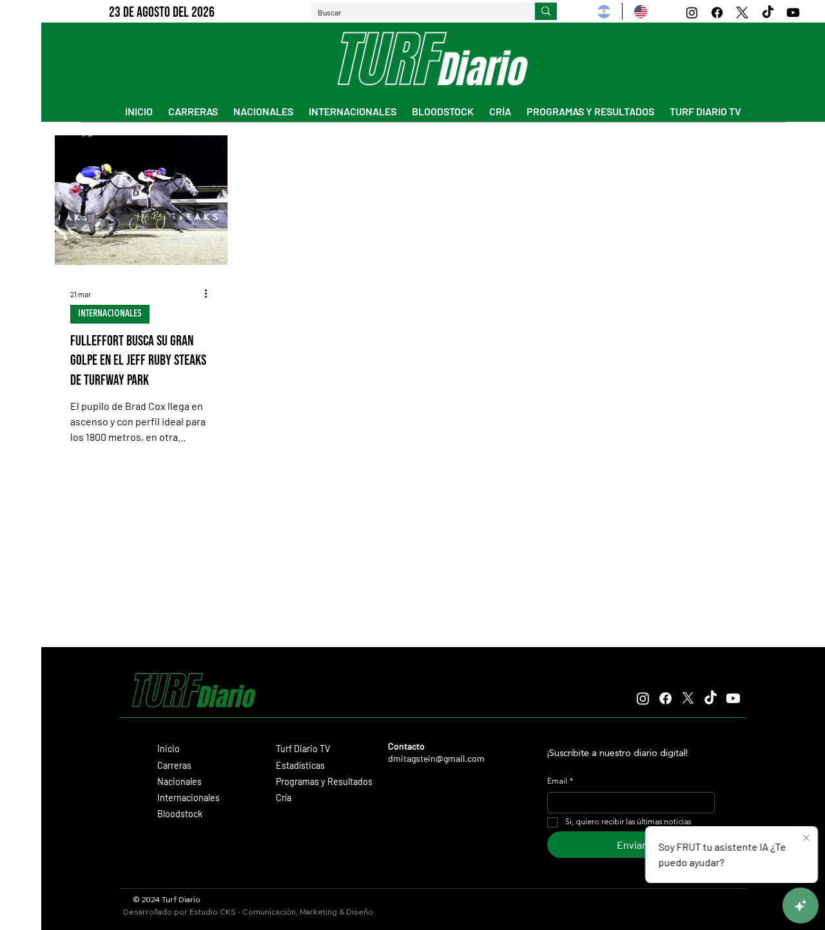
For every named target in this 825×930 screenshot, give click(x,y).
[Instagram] (691, 12)
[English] (640, 11)
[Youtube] (793, 12)
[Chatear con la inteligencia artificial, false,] (800, 905)
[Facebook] (717, 12)
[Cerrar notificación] (806, 838)
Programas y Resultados (324, 781)
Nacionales (179, 781)
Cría (283, 797)
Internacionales (188, 797)
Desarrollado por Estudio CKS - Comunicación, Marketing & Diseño (248, 911)
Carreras (174, 765)
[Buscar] (546, 12)
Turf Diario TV (303, 748)
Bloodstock (179, 813)
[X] (742, 12)
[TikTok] (768, 12)
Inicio (168, 748)
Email (560, 782)
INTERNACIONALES (110, 313)
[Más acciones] (210, 294)
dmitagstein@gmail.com (436, 758)
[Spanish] (604, 11)
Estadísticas (300, 765)
